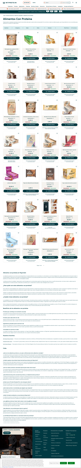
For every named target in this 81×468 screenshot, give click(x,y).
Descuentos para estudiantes (72, 442)
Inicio (4, 15)
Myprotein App (69, 440)
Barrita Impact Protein (69, 116)
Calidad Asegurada (54, 435)
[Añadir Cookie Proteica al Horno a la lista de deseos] (57, 67)
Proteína (16, 6)
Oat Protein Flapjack (7, 344)
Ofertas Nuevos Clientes (51, 6)
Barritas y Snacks (35, 6)
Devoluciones (38, 444)
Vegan (44, 447)
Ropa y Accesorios (45, 436)
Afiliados (52, 448)
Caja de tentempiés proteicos (50, 216)
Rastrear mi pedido (37, 452)
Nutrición (45, 433)
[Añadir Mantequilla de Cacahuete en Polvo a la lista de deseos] (18, 100)
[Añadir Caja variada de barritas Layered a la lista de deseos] (76, 166)
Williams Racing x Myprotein (71, 445)
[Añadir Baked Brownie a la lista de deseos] (76, 200)
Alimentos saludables (18, 15)
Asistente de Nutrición (66, 2)
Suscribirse (7, 432)
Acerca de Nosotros (55, 433)
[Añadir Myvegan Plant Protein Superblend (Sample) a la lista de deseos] (38, 233)
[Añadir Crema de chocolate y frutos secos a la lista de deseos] (38, 100)
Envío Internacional (37, 447)
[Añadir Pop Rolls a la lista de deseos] (18, 133)
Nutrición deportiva (10, 15)
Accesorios (42, 6)
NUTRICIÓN (26, 2)
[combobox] (57, 2)
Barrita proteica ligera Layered (69, 149)
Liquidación (60, 6)
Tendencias (10, 6)
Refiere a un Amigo (70, 434)
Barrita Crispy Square (11, 249)
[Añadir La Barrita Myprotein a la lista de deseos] (18, 166)
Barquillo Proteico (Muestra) (50, 116)
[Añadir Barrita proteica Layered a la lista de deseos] (76, 67)
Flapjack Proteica (50, 49)
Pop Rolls (12, 149)
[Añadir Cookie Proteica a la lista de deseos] (18, 67)
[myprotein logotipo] (9, 2)
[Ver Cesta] (76, 2)
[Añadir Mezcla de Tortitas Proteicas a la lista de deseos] (76, 33)
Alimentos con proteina (28, 15)
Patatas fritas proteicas (31, 49)
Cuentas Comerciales (55, 445)
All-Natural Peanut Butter (8, 338)
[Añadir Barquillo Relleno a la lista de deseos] (38, 200)
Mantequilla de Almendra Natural (12, 216)
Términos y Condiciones (56, 442)
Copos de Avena (50, 149)
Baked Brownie (69, 216)
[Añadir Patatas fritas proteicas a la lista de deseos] (38, 33)
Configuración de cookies (7, 450)
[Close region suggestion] (19, 456)
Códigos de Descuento (70, 437)
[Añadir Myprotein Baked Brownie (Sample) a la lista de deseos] (38, 166)
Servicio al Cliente (37, 435)
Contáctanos (38, 438)
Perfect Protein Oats (69, 249)
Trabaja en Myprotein (55, 453)
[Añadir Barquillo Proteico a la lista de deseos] (38, 67)
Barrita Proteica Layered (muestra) (50, 249)
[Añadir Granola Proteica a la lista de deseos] (57, 166)
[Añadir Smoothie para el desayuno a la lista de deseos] (38, 133)
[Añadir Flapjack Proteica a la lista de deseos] (57, 33)
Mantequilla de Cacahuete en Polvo (11, 116)
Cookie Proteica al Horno (50, 83)
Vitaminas (28, 6)
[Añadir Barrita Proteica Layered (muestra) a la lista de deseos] (57, 233)
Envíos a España (38, 455)
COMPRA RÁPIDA (12, 58)
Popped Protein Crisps (7, 341)
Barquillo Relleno (30, 216)
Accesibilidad (53, 450)
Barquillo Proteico (31, 83)
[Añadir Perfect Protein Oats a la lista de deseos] (76, 233)
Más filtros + (66, 27)
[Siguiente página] (43, 265)
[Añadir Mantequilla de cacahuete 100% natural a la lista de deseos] (18, 33)
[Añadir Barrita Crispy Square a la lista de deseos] (18, 233)
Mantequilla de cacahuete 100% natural (11, 50)
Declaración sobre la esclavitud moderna (57, 439)
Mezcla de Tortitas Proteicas (69, 49)
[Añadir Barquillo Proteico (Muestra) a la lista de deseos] (57, 100)
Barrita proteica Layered (69, 83)
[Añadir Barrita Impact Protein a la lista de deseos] (76, 100)
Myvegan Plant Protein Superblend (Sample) (30, 250)
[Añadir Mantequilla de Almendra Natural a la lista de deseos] (18, 200)
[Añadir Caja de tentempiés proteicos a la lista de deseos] (57, 200)
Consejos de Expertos (68, 6)
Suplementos (21, 6)
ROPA (34, 2)
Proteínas (45, 440)
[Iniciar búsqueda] (44, 2)
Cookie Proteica (11, 83)
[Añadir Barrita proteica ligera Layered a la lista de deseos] (76, 133)
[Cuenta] (73, 2)
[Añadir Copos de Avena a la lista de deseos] (57, 133)
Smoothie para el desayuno (31, 149)
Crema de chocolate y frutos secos (30, 116)
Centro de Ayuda (38, 441)
